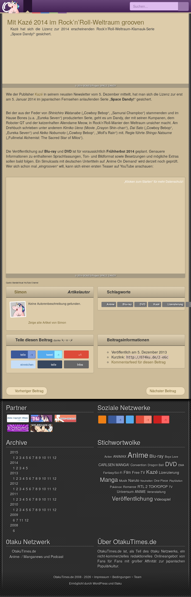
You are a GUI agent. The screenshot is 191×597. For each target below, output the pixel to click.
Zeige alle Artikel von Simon (47, 322)
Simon (20, 292)
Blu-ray (127, 304)
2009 (14, 514)
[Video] (53, 6)
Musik (123, 480)
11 (49, 457)
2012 (14, 483)
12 (54, 457)
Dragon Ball (156, 465)
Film (127, 472)
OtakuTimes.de (11, 6)
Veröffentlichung (132, 498)
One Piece (161, 480)
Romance (129, 487)
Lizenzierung (175, 304)
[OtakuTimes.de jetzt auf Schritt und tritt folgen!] (130, 419)
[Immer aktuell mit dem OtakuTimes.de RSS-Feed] (102, 419)
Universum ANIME (131, 491)
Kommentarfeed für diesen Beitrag (138, 361)
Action (108, 456)
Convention (138, 464)
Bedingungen (121, 577)
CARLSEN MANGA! (113, 464)
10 (44, 457)
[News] (27, 6)
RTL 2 (142, 486)
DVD (142, 304)
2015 (14, 452)
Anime (111, 304)
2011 (14, 493)
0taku (118, 583)
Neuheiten (147, 481)
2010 (14, 504)
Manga (109, 479)
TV (171, 487)
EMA (181, 465)
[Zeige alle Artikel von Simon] (19, 314)
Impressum (101, 577)
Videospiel (162, 499)
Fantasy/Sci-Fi (112, 472)
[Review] (45, 6)
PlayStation (176, 481)
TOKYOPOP (158, 486)
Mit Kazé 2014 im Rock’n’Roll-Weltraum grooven (75, 21)
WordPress (100, 583)
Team (138, 577)
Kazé (39, 94)
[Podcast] (36, 6)
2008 (14, 525)
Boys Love (171, 456)
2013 (14, 472)
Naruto (133, 480)
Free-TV (138, 472)
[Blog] (62, 6)
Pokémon (116, 487)
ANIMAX (119, 456)
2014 (14, 462)
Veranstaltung (156, 492)
